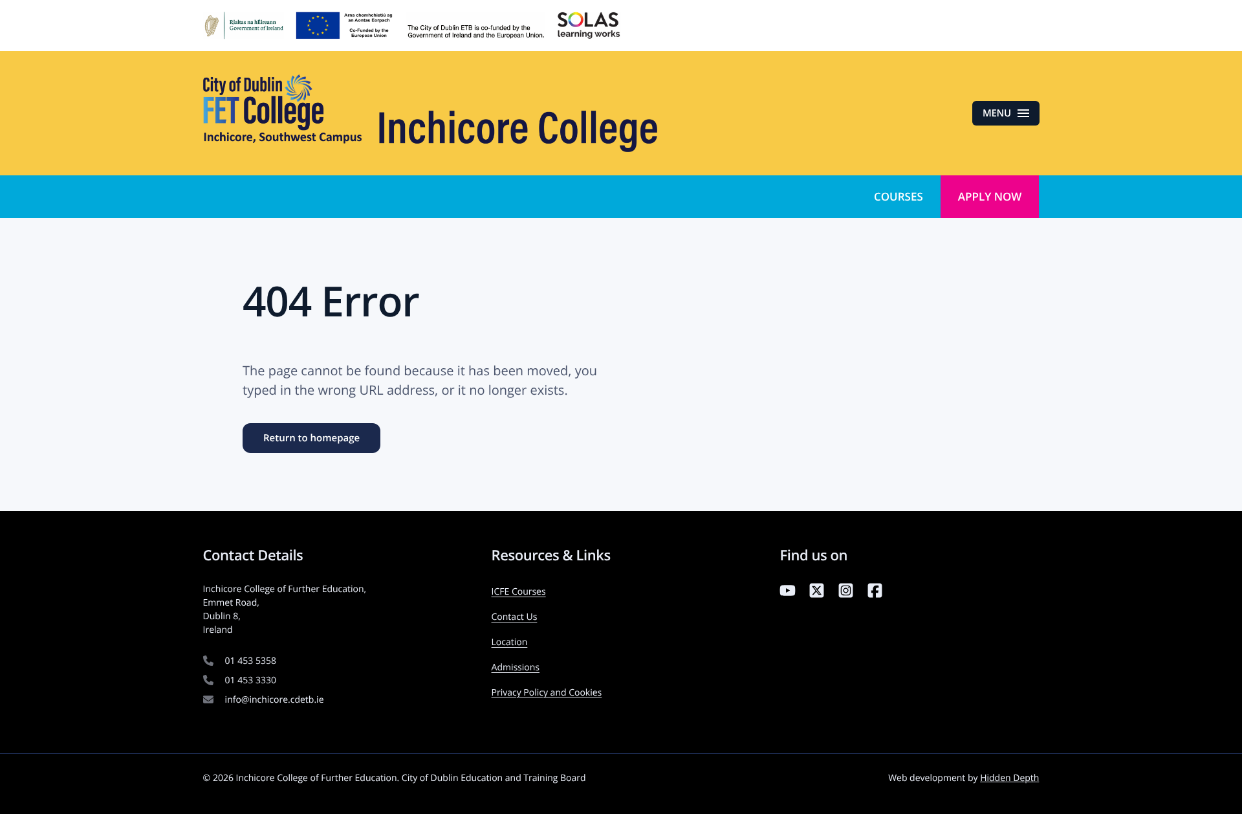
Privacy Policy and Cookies (547, 693)
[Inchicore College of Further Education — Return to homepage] (430, 113)
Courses (898, 196)
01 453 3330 (250, 680)
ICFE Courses (519, 592)
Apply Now (990, 196)
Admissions (515, 667)
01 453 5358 (250, 661)
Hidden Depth (1009, 778)
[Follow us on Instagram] (846, 593)
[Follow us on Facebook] (875, 593)
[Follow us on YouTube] (787, 593)
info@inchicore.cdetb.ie (274, 700)
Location (510, 642)
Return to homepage (311, 438)
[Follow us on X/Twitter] (817, 593)
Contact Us (515, 617)
